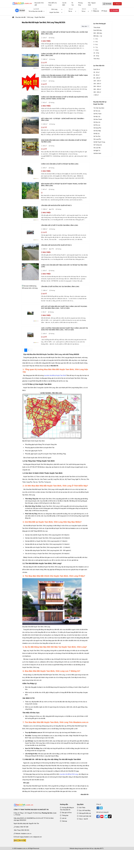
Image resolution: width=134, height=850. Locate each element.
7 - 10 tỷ (96, 50)
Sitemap (64, 821)
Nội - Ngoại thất (91, 4)
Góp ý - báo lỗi (83, 819)
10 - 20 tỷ (96, 53)
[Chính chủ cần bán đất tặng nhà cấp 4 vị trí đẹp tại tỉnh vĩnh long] (30, 272)
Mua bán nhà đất (39, 4)
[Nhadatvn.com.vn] (22, 4)
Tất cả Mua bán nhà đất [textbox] (35, 11)
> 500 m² (96, 95)
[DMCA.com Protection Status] (20, 841)
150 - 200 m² (97, 83)
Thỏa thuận (97, 27)
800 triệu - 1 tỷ (98, 36)
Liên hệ (64, 818)
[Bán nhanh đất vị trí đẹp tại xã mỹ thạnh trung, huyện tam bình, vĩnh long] (30, 191)
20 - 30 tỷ (96, 56)
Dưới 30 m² (97, 69)
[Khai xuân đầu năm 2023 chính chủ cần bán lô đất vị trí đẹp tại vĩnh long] (30, 147)
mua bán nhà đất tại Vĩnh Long (69, 774)
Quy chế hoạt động (84, 810)
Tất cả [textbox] (70, 11)
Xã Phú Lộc (97, 125)
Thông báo (65, 815)
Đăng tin (118, 3)
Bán (17, 10)
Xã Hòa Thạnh (98, 119)
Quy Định (80, 804)
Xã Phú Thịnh (97, 113)
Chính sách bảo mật (85, 816)
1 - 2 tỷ (96, 39)
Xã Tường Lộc (98, 145)
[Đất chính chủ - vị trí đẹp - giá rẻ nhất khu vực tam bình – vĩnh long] (30, 126)
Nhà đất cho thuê (52, 4)
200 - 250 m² (97, 86)
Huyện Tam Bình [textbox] (54, 12)
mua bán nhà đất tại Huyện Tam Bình (55, 375)
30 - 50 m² (97, 72)
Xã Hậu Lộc (97, 116)
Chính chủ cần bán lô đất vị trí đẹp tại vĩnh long (59, 164)
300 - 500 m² (97, 92)
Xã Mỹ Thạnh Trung (99, 142)
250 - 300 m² (97, 89)
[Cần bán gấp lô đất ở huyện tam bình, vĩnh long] (30, 232)
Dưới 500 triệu (98, 30)
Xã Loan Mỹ (97, 147)
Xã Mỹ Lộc (97, 133)
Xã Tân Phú (97, 136)
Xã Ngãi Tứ (97, 150)
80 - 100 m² (97, 78)
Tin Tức (73, 4)
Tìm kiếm (115, 10)
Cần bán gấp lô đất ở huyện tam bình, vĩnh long (59, 225)
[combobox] (36, 11)
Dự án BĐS (64, 4)
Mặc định (84, 26)
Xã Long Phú (97, 139)
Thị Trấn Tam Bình (99, 108)
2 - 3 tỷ (96, 41)
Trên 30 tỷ (96, 58)
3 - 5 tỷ (96, 44)
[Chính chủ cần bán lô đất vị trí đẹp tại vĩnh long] (30, 171)
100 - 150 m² (97, 80)
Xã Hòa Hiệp (97, 130)
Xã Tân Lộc (97, 111)
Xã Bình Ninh (97, 153)
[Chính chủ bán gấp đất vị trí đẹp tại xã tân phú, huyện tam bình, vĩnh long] (30, 61)
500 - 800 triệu (98, 33)
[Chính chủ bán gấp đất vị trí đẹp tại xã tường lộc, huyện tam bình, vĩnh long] (30, 39)
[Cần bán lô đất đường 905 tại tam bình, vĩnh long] (30, 287)
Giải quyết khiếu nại (85, 813)
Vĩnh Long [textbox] (54, 9)
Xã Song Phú (97, 128)
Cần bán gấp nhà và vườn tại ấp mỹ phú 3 (56, 205)
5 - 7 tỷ (96, 47)
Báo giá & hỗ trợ (67, 812)
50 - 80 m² (97, 75)
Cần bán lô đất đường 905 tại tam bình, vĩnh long (60, 286)
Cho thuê (22, 10)
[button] (104, 3)
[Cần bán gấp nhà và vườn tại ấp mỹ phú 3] (30, 212)
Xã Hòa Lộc (97, 122)
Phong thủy (80, 4)
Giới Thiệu (82, 807)
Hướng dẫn (64, 804)
